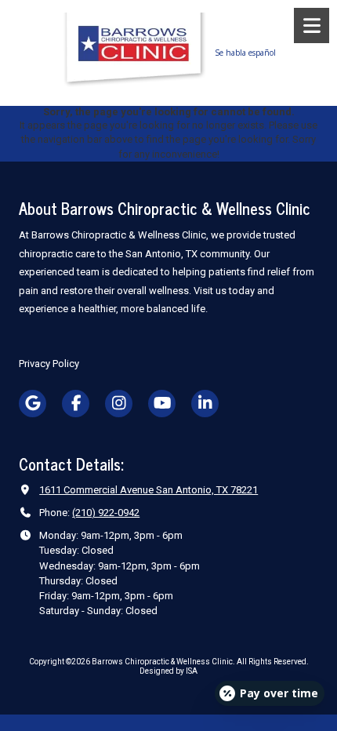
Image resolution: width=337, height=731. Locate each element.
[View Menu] (311, 25)
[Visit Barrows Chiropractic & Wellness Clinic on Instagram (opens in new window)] (118, 403)
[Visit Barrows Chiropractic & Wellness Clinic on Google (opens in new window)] (32, 403)
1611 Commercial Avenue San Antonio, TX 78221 (148, 490)
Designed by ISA (168, 671)
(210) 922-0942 (106, 512)
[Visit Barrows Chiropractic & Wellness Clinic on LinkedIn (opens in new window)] (205, 403)
